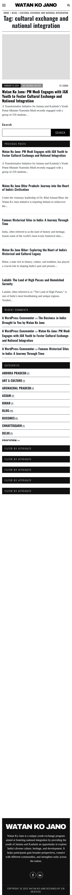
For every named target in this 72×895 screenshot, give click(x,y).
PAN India (29, 85)
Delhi (6, 433)
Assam (6, 395)
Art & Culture (12, 380)
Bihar (6, 403)
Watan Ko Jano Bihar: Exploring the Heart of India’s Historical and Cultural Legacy (34, 252)
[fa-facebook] (33, 822)
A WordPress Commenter (18, 318)
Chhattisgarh (12, 425)
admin (65, 85)
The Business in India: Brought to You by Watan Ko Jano (34, 320)
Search (7, 124)
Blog (5, 410)
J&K (23, 85)
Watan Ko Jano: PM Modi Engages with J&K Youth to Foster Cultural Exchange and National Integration (35, 96)
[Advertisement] (36, 605)
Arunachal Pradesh (16, 388)
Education (9, 440)
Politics (37, 85)
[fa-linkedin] (40, 822)
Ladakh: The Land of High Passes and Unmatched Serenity (33, 282)
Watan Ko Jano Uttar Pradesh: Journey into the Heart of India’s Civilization (35, 187)
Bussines (8, 418)
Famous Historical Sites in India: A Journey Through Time (35, 222)
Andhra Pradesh (14, 373)
